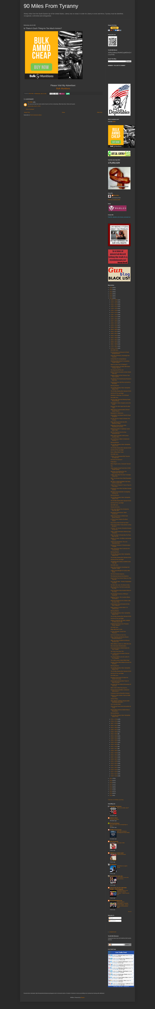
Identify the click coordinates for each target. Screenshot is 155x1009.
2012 (111, 795)
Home (63, 112)
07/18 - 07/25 (114, 348)
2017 (111, 785)
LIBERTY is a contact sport (117, 853)
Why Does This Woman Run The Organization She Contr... (119, 472)
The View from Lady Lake (116, 876)
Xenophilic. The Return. (116, 806)
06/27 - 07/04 (114, 723)
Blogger (82, 997)
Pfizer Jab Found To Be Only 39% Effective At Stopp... (119, 422)
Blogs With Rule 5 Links (116, 629)
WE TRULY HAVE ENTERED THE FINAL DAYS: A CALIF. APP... (121, 482)
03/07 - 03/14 (114, 757)
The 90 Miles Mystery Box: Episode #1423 (121, 448)
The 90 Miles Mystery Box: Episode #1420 (121, 616)
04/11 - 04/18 (114, 746)
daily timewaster (114, 841)
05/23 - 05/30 (114, 734)
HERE (114, 121)
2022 (111, 296)
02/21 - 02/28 (114, 761)
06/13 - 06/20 (114, 727)
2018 (111, 782)
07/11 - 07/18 (114, 719)
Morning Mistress (115, 385)
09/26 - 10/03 (114, 327)
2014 (111, 791)
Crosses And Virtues (114, 819)
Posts (111, 918)
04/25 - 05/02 (114, 742)
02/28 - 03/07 (114, 759)
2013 (111, 793)
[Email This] (50, 94)
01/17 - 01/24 (114, 771)
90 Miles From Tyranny (51, 6)
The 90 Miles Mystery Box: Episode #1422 (121, 500)
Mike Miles (116, 195)
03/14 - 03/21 (114, 755)
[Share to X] (54, 94)
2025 (111, 289)
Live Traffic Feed (121, 952)
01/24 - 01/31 (114, 769)
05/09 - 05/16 (114, 738)
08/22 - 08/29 (114, 337)
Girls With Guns (114, 350)
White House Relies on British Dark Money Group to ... (119, 516)
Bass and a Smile (121, 842)
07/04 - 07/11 (114, 721)
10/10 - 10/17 (114, 323)
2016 (111, 787)
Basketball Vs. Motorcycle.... (117, 413)
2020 (111, 778)
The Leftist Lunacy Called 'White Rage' (120, 660)
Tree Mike (30, 102)
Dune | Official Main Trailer (117, 452)
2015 (111, 789)
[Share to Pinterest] (57, 94)
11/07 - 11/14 (114, 314)
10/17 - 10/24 (114, 321)
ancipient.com (112, 932)
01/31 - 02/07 (114, 767)
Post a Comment (30, 109)
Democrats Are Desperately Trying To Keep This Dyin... (120, 681)
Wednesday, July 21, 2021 (34, 106)
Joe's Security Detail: (116, 704)
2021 (111, 298)
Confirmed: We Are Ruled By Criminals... (120, 693)
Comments (113, 920)
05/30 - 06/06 (114, 731)
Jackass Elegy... (114, 698)
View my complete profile (114, 199)
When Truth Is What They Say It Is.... (119, 687)
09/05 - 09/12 (114, 333)
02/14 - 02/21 (114, 763)
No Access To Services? (116, 459)
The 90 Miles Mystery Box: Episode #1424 (121, 391)
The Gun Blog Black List (116, 900)
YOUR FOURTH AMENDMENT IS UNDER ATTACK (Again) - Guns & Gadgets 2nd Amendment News (122, 904)
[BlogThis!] (52, 94)
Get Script (115, 986)
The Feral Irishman (114, 823)
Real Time (120, 986)
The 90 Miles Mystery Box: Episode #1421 (121, 557)
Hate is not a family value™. (123, 807)
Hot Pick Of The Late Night (117, 393)
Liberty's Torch (114, 818)
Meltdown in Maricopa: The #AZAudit (120, 395)
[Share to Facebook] (56, 94)
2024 (111, 291)
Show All (129, 911)
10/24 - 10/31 (114, 319)
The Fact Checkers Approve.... (118, 574)
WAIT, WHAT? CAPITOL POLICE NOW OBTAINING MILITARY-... (120, 701)
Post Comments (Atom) (36, 115)
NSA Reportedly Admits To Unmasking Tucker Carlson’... (120, 361)
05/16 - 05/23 (114, 736)
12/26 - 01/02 (114, 300)
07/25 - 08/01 (114, 346)
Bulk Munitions (63, 88)
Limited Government (121, 854)
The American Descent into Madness (120, 576)
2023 (111, 294)
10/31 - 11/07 (114, 316)
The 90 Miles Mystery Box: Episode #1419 (121, 671)
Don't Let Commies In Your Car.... (119, 635)
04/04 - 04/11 (114, 748)
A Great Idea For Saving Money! (118, 359)
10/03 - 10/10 (114, 325)
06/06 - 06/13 (114, 729)
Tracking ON (126, 986)
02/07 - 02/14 (114, 765)
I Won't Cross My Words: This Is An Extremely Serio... (119, 542)
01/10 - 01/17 (114, 773)
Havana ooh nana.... (116, 507)
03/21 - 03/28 (114, 752)
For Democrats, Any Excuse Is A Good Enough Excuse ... (120, 353)
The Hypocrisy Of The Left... (117, 370)
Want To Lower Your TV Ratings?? (119, 364)
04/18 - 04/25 (114, 744)
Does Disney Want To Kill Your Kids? (120, 522)
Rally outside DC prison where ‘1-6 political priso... (119, 608)
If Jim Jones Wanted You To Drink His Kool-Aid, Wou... (120, 510)
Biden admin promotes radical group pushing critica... (119, 436)
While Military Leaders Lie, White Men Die (121, 643)
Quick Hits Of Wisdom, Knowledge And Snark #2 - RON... (120, 568)
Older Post (99, 112)
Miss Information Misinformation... (119, 646)
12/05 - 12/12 (114, 306)
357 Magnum (113, 864)
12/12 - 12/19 (114, 304)
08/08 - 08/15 (114, 342)
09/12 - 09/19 (114, 331)
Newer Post (27, 112)
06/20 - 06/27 (114, 725)
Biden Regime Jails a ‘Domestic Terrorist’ (121, 464)
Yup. (112, 466)
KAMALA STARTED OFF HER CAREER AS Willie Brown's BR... (120, 621)
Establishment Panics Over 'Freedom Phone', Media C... (120, 624)
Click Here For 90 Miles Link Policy (116, 799)
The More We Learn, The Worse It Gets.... (121, 585)
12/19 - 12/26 (114, 302)
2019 (111, 780)
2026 (111, 287)
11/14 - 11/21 (114, 312)
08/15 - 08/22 (114, 340)
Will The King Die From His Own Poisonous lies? (118, 433)
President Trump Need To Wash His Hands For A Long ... (119, 678)
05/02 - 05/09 (114, 740)
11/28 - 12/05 (114, 308)
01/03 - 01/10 (114, 776)
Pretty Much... (114, 461)
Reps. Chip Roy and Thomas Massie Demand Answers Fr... (120, 637)
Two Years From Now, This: (117, 651)
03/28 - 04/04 (114, 750)
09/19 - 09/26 (114, 329)
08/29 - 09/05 (114, 335)
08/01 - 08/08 (114, 344)
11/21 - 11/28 (114, 310)
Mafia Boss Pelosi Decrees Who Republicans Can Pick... (118, 426)
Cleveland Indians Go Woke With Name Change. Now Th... (120, 367)
